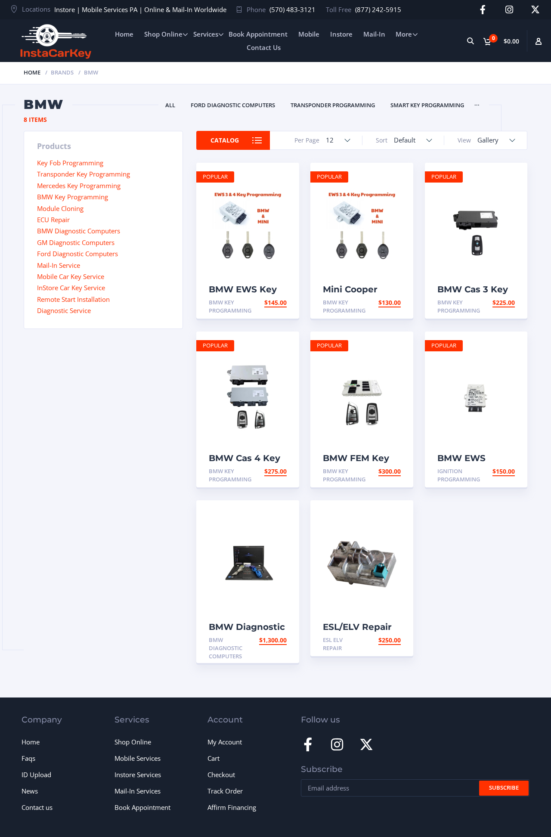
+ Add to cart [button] (264, 302)
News (30, 791)
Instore (341, 34)
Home (124, 34)
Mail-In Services (138, 791)
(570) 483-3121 (292, 9)
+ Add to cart (378, 640)
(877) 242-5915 (378, 9)
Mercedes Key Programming (79, 185)
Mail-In (374, 34)
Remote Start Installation (73, 299)
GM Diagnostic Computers (76, 242)
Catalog (224, 140)
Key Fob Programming (70, 162)
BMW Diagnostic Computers (78, 230)
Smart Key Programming (427, 105)
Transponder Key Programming (83, 174)
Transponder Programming (333, 105)
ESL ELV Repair (333, 644)
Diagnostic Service (64, 310)
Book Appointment (258, 34)
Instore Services (138, 774)
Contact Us (264, 47)
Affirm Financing (231, 807)
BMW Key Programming (72, 196)
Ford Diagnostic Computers (233, 105)
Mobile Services (138, 758)
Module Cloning (60, 208)
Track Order (225, 791)
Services (205, 34)
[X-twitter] (535, 9)
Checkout (221, 774)
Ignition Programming (458, 475)
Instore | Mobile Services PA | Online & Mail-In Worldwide (140, 9)
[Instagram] (509, 9)
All (170, 105)
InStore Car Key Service (71, 287)
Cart (213, 758)
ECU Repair (53, 219)
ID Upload (36, 774)
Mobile (308, 34)
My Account (224, 742)
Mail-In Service (58, 265)
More (404, 34)
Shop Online (163, 34)
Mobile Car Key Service (70, 276)
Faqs (28, 758)
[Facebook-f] (482, 9)
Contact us (37, 807)
